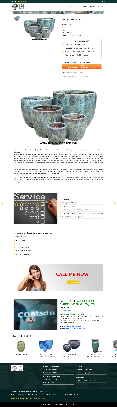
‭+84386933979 (66, 311)
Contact (100, 7)
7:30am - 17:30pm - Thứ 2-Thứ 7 (87, 381)
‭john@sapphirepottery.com (73, 326)
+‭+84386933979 (74, 63)
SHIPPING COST (50, 383)
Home (69, 7)
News (92, 7)
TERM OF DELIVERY (51, 373)
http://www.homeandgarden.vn (76, 328)
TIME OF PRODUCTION (52, 376)
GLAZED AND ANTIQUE (24, 12)
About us (76, 7)
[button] (115, 203)
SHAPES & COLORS (51, 379)
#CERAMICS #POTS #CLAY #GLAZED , (77, 76)
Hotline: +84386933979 (85, 369)
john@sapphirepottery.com (36, 398)
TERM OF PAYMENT (51, 369)
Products (84, 7)
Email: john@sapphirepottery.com (88, 373)
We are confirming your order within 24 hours (81, 66)
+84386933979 (17, 398)
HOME (13, 12)
